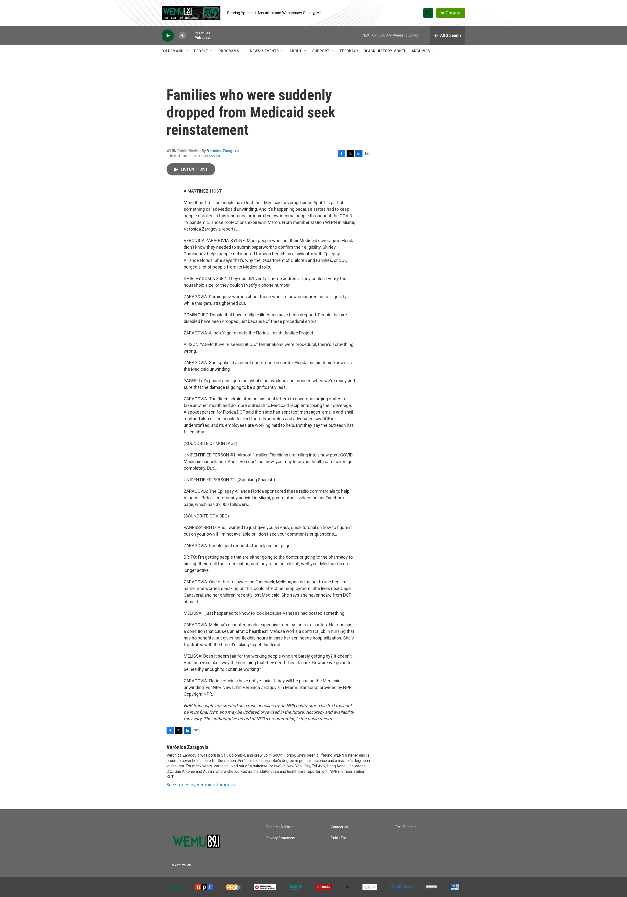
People (201, 51)
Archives (421, 51)
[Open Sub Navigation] (187, 51)
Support (320, 51)
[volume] (182, 35)
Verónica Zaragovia (223, 150)
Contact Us (339, 827)
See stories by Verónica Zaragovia (201, 784)
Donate (452, 12)
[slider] (190, 35)
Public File (338, 838)
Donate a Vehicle (279, 827)
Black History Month (385, 51)
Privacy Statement (280, 838)
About (295, 51)
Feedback (349, 51)
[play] (168, 35)
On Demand (172, 51)
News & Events (264, 51)
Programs (228, 51)
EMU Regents (406, 827)
